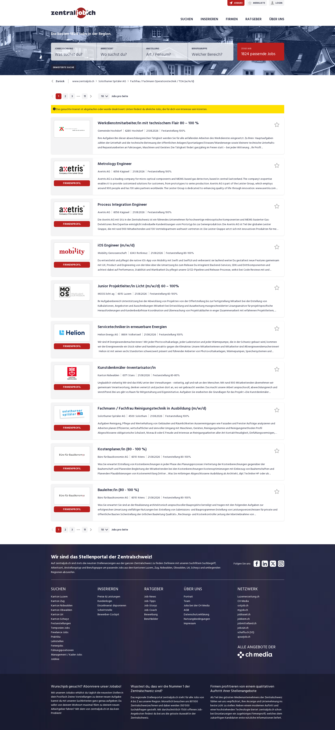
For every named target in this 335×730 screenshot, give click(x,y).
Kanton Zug (58, 601)
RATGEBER (253, 19)
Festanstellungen (61, 623)
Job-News (150, 596)
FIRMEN (232, 19)
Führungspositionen (62, 650)
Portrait (188, 596)
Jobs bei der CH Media (197, 605)
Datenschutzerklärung (196, 614)
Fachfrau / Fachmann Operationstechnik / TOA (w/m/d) (162, 81)
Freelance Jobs (59, 632)
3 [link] (72, 96)
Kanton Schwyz (60, 619)
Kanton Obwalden (61, 610)
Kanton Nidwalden (62, 605)
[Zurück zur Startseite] (254, 657)
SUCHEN (186, 19)
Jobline (55, 659)
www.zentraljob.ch (83, 81)
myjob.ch (242, 610)
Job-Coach (150, 610)
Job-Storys (150, 605)
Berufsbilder (151, 619)
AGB (186, 610)
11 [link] (85, 96)
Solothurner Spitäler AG (112, 81)
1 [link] (58, 96)
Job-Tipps (149, 601)
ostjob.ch (242, 605)
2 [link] (65, 96)
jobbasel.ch (243, 614)
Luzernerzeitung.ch (248, 596)
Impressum (190, 623)
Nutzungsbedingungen (197, 619)
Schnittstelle (105, 610)
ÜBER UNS (276, 19)
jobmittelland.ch (246, 623)
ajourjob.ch (243, 637)
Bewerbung (151, 614)
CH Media (243, 601)
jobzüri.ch (243, 628)
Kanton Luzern (59, 596)
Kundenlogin (105, 601)
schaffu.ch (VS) (245, 632)
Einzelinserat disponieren (112, 605)
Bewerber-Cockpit (108, 614)
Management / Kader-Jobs (66, 654)
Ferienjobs (57, 645)
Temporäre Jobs (60, 628)
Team (187, 601)
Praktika (55, 637)
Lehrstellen (57, 641)
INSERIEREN (209, 19)
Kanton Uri (57, 614)
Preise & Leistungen (109, 596)
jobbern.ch (243, 619)
